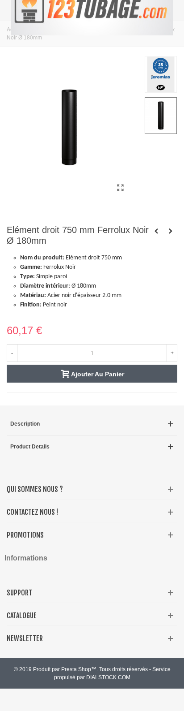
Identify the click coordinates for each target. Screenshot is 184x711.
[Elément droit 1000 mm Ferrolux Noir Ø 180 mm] (156, 231)
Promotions (25, 534)
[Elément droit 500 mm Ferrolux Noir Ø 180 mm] (170, 231)
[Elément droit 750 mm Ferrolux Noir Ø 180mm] (120, 187)
